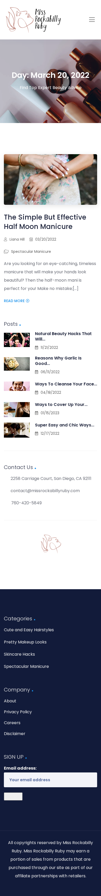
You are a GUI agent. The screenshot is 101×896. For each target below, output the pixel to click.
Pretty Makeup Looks (25, 642)
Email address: (20, 768)
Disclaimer (14, 734)
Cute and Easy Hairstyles (29, 630)
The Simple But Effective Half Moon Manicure (45, 222)
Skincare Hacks (19, 654)
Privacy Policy (18, 712)
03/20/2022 (45, 239)
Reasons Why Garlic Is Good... (58, 360)
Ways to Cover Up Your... (61, 405)
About (10, 701)
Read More (14, 300)
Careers (12, 723)
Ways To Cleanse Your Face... (66, 384)
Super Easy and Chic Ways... (64, 425)
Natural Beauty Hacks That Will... (63, 336)
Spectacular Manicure (31, 251)
